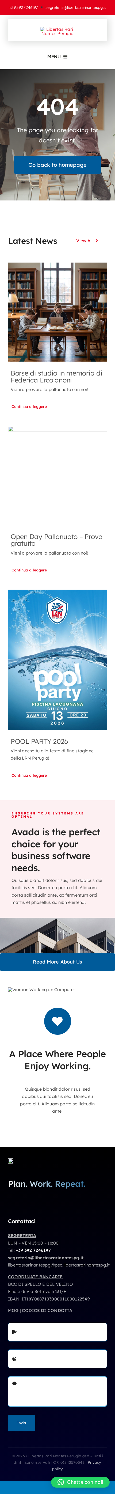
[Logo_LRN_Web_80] (10, 1160)
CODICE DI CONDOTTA (47, 1310)
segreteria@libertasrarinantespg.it (45, 1257)
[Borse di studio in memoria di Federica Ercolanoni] (57, 312)
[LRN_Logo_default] (57, 29)
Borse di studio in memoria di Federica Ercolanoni (56, 376)
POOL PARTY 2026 (39, 741)
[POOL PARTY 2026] (57, 660)
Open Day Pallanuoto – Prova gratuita (57, 539)
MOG (13, 1310)
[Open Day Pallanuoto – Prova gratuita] (57, 475)
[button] (80, 1482)
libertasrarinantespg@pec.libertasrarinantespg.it (59, 1265)
